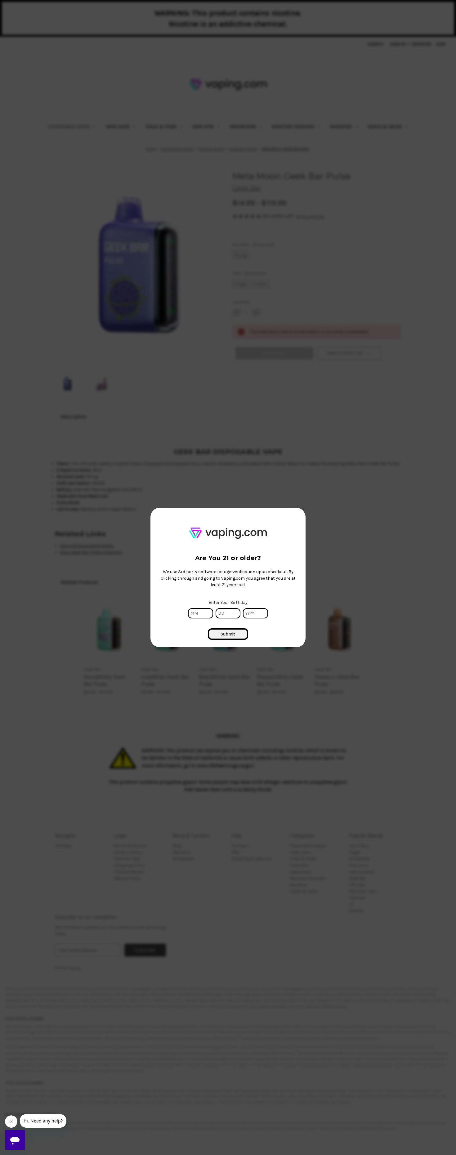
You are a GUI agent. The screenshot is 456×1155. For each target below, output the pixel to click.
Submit (228, 634)
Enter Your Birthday (228, 602)
